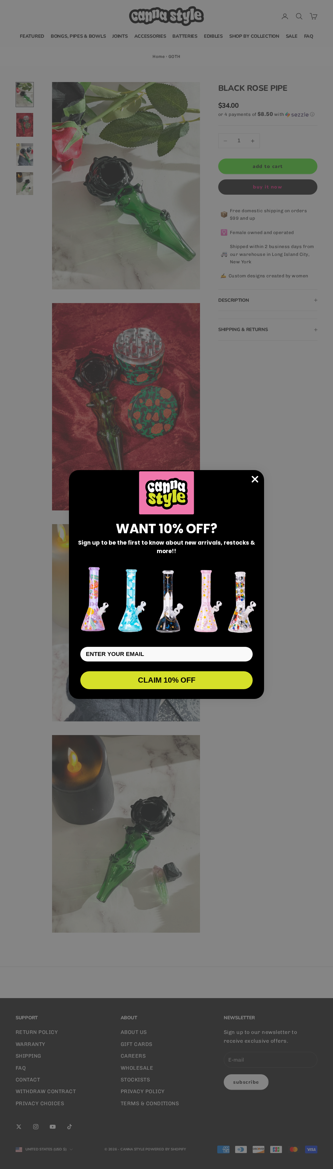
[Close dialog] (254, 479)
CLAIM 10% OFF (166, 680)
